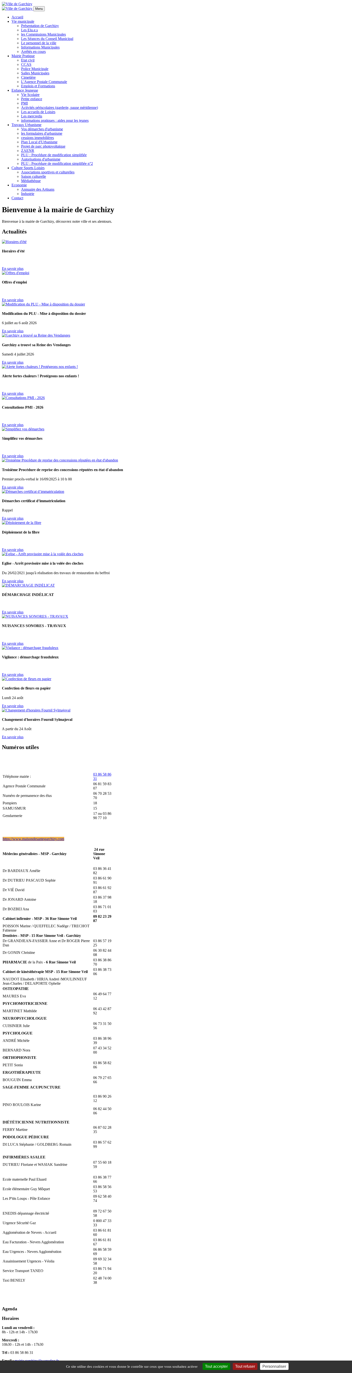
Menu (39, 9)
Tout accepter (216, 1366)
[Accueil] (17, 4)
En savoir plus (12, 269)
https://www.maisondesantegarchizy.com (33, 839)
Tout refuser (245, 1366)
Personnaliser (274, 1366)
